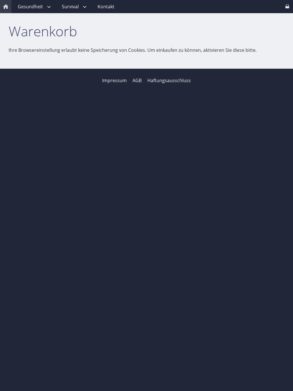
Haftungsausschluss (169, 80)
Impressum (114, 80)
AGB (137, 80)
